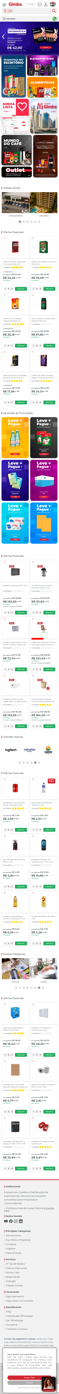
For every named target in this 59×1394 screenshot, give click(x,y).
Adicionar (21, 289)
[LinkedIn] (21, 1221)
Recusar (29, 1383)
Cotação (11, 1281)
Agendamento (15, 1296)
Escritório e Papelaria (18, 1240)
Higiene (10, 1248)
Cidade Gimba (14, 1285)
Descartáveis (13, 1253)
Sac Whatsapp (14, 1320)
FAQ (8, 1312)
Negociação (13, 1277)
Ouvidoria (11, 1325)
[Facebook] (11, 1221)
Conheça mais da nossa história (29, 1209)
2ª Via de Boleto (15, 1264)
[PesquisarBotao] (54, 11)
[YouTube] (6, 1221)
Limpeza (11, 1244)
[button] (20, 221)
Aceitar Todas (29, 1378)
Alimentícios (13, 1235)
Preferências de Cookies (30, 1388)
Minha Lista (12, 1272)
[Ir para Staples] (30, 4)
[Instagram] (16, 1221)
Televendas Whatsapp (19, 1316)
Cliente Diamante (16, 1268)
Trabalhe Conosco (17, 1329)
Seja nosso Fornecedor (19, 1301)
